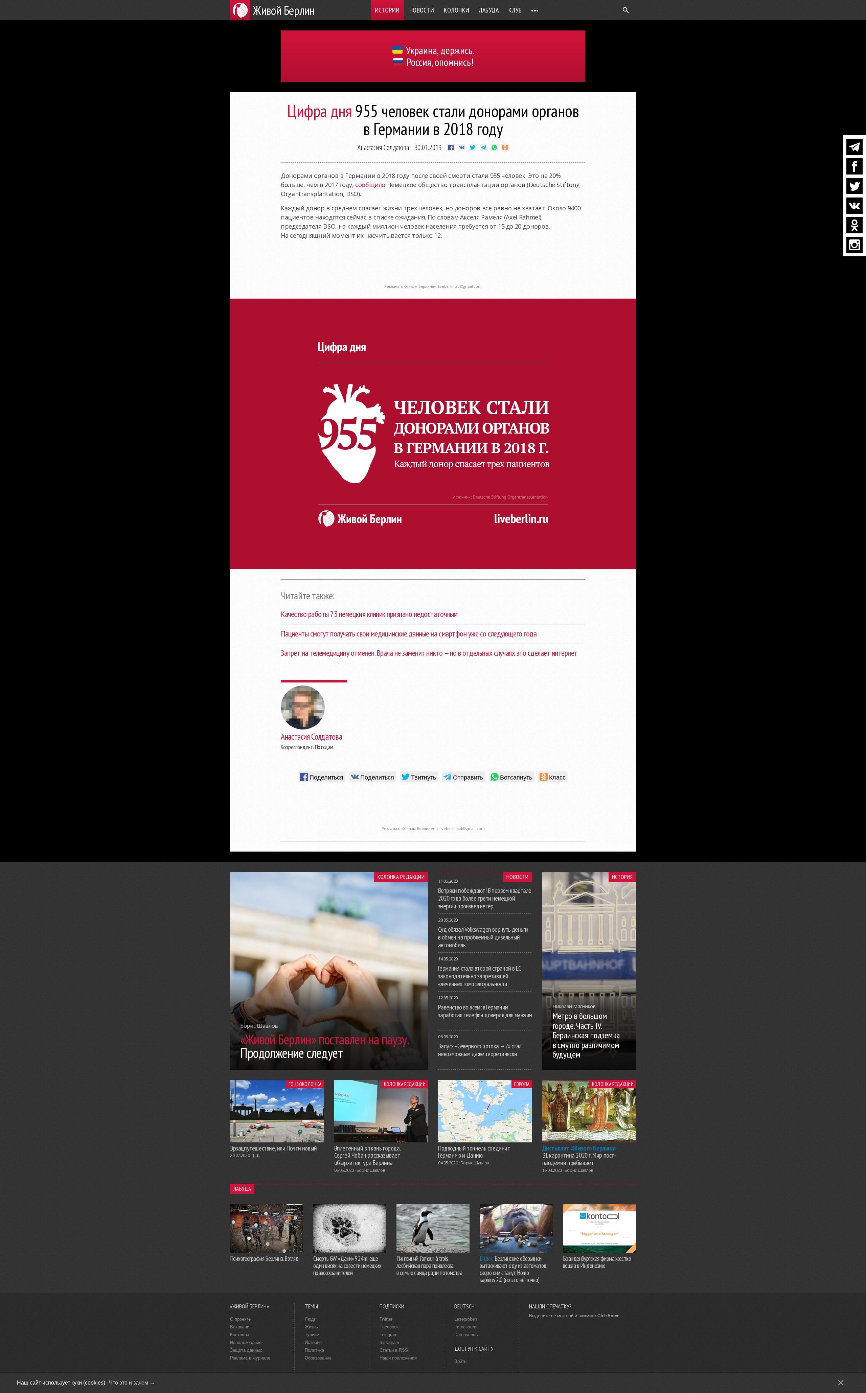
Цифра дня (319, 111)
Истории (387, 10)
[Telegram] (854, 147)
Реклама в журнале (250, 1358)
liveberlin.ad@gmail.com (460, 286)
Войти (460, 1361)
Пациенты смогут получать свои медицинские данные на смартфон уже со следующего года (409, 633)
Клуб (515, 10)
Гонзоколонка (305, 1084)
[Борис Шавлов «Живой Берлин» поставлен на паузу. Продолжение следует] (329, 1067)
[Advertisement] (433, 265)
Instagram (389, 1342)
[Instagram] (854, 245)
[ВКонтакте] (854, 206)
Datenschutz (466, 1334)
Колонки (457, 10)
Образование (318, 1358)
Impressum (465, 1326)
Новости (421, 10)
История (622, 877)
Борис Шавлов (371, 1170)
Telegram (388, 1334)
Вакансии (239, 1326)
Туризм (312, 1334)
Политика (314, 1350)
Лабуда (489, 10)
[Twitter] (854, 186)
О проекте (240, 1319)
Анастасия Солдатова (383, 147)
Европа (521, 1084)
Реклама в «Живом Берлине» (408, 828)
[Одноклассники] (854, 225)
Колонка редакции (401, 877)
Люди (310, 1319)
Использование (245, 1342)
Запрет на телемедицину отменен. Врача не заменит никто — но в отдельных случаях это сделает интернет (429, 653)
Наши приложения (398, 1358)
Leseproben (465, 1319)
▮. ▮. (255, 1155)
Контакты (239, 1334)
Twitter (386, 1319)
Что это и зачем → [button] (132, 1383)
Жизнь (311, 1326)
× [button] (840, 1383)
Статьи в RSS (394, 1350)
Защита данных (246, 1350)
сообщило (370, 185)
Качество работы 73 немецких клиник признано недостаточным (369, 614)
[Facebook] (854, 166)
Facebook (389, 1326)
